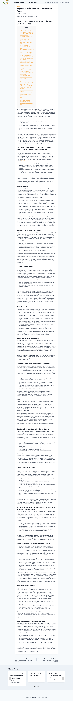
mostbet (23, 160)
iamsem (32, 679)
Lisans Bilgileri (23, 105)
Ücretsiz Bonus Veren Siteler (26, 52)
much (12, 682)
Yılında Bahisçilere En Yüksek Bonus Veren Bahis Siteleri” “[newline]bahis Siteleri (26, 100)
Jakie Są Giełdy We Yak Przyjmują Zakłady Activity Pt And (36, 675)
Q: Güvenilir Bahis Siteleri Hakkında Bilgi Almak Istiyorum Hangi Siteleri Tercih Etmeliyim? (26, 32)
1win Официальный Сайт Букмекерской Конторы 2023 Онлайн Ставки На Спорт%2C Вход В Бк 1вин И (16, 677)
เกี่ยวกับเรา (67, 2)
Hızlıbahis (22, 91)
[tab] (34, 686)
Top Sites (22, 68)
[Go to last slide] (10, 678)
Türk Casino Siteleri (24, 40)
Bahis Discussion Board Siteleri (26, 65)
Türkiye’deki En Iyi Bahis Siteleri (26, 90)
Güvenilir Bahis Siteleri (24, 39)
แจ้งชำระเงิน (56, 2)
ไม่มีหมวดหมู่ (19, 6)
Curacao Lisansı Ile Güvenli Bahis (27, 66)
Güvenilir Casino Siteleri (25, 75)
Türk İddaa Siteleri (24, 35)
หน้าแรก (47, 2)
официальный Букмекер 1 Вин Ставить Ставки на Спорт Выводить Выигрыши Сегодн (24, 659)
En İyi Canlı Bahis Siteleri (25, 61)
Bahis (21, 48)
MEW (19, 13)
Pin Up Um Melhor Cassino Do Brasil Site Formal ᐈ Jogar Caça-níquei (56, 675)
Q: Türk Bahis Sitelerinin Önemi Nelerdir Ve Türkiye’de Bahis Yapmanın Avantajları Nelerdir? (26, 55)
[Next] (63, 678)
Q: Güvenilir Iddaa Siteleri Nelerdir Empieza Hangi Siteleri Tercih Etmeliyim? (27, 87)
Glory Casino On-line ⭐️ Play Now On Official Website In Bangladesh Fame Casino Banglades (48, 659)
